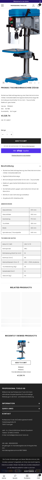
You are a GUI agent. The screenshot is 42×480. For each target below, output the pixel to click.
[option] (21, 46)
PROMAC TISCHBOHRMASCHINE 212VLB (21, 371)
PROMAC (10, 106)
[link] (10, 322)
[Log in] (33, 5)
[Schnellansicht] (28, 342)
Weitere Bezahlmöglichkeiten (21, 155)
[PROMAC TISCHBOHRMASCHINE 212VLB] (21, 350)
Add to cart (21, 141)
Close (40, 1)
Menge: (3, 130)
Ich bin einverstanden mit (12, 146)
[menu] (2, 5)
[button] (35, 83)
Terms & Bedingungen (28, 146)
